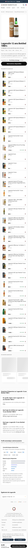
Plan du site (4, 530)
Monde (23, 7)
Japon (13, 7)
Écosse (3, 7)
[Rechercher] (23, 5)
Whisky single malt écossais (10, 416)
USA (18, 7)
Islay (4, 404)
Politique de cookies (7, 536)
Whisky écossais (9, 11)
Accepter (20, 539)
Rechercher (4, 520)
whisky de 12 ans (20, 432)
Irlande (8, 7)
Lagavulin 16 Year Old (7, 496)
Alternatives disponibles (14, 63)
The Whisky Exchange (14, 60)
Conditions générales (17, 522)
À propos (4, 522)
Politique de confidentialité (18, 520)
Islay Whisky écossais (19, 11)
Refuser (8, 539)
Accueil (2, 11)
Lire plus (25, 57)
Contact (3, 525)
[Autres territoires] (26, 5)
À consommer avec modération (19, 530)
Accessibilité (15, 525)
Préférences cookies (16, 527)
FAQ (2, 527)
